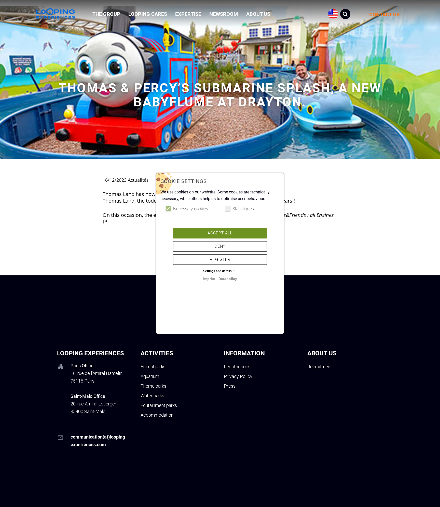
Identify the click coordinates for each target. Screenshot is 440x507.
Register (220, 259)
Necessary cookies (190, 208)
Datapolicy (227, 279)
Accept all (220, 233)
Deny (220, 246)
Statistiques (243, 208)
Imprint (209, 279)
